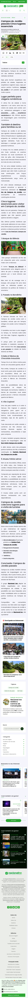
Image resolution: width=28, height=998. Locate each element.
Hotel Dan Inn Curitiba (13, 964)
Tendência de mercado (9, 741)
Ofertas (13, 928)
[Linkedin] (13, 909)
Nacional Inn (13, 583)
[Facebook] (8, 909)
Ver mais (13, 820)
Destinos (13, 923)
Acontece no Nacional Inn (9, 754)
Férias (13, 17)
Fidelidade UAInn (13, 925)
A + (3, 57)
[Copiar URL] (23, 53)
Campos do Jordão (13, 687)
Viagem (5, 743)
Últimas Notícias (6, 1)
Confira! (5, 714)
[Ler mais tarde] (20, 769)
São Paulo (19, 691)
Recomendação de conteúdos (11, 991)
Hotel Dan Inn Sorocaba (13, 967)
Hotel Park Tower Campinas (13, 969)
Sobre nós (13, 920)
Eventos (5, 750)
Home (13, 917)
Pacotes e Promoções (13, 956)
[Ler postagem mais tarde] (25, 18)
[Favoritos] (20, 10)
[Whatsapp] (19, 909)
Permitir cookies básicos (9, 989)
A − (7, 57)
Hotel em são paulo (10, 691)
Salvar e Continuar (13, 995)
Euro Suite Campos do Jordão (11, 443)
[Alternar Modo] (12, 57)
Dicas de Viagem (5, 17)
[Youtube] (16, 909)
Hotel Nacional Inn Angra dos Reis (13, 975)
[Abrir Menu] (2, 10)
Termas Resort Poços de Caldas (13, 977)
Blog (14, 1)
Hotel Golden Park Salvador (13, 972)
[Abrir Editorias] (7, 10)
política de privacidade (7, 986)
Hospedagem (6, 748)
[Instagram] (11, 909)
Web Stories (21, 1)
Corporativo (6, 752)
